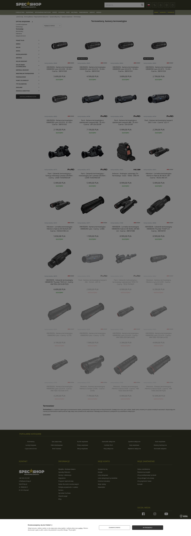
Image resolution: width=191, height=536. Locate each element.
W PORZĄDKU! (147, 527)
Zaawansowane (114, 527)
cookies (80, 528)
